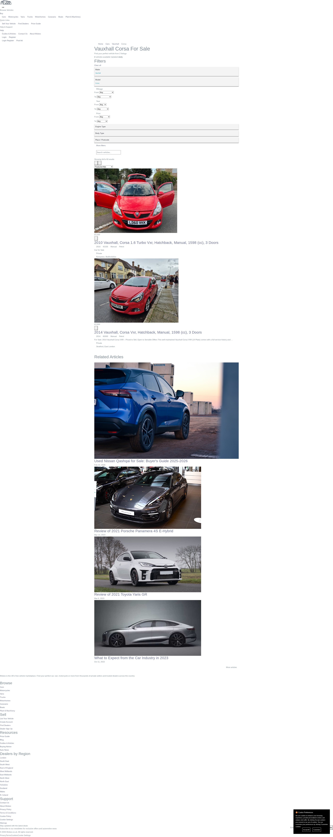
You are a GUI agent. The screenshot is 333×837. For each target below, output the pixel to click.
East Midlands (6, 775)
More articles (231, 667)
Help (2, 30)
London (3, 758)
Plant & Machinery (73, 17)
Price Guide (36, 24)
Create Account (6, 722)
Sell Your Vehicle (8, 24)
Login (4, 37)
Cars (3, 17)
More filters (100, 145)
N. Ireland (4, 795)
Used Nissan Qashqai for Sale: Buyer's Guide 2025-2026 (141, 461)
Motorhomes (40, 17)
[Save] (96, 238)
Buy (2, 13)
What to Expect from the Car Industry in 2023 (131, 658)
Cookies (14, 835)
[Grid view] (99, 163)
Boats (61, 17)
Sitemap (3, 823)
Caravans (51, 17)
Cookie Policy (5, 816)
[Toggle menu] (3, 7)
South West (4, 764)
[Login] (1, 7)
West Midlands (6, 771)
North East (4, 781)
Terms (8, 835)
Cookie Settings (6, 820)
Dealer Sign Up (6, 729)
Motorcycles (13, 17)
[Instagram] (4, 679)
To (95, 97)
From (96, 92)
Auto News (4, 750)
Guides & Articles (8, 34)
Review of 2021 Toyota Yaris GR (120, 594)
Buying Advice (5, 746)
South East (4, 761)
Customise (316, 829)
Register (12, 37)
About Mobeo (35, 34)
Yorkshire (4, 785)
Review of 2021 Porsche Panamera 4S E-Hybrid (133, 531)
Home (100, 44)
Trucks (30, 17)
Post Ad (19, 40)
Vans (22, 17)
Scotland (3, 788)
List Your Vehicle (7, 718)
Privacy (3, 835)
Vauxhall (115, 44)
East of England (6, 768)
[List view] (96, 163)
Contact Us (23, 34)
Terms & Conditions (8, 813)
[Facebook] (1, 679)
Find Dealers (23, 24)
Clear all (97, 65)
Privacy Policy (5, 809)
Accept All (306, 829)
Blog (2, 740)
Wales (2, 792)
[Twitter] (3, 679)
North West (4, 778)
